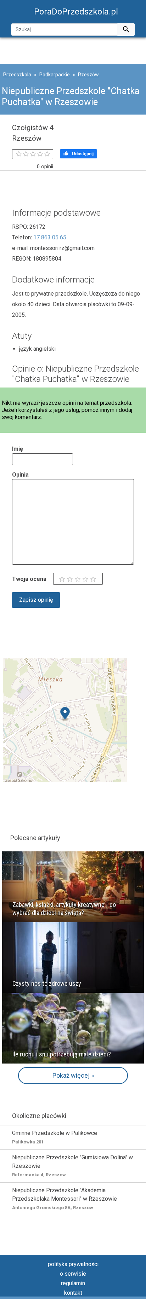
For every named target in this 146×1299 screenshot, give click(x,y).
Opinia (20, 474)
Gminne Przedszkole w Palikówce (54, 1137)
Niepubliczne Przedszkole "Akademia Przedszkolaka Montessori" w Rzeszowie (64, 1198)
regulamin (73, 1283)
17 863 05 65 (49, 237)
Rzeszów (88, 74)
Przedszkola (17, 74)
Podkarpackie (54, 74)
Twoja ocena (29, 579)
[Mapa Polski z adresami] (65, 719)
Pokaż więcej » (73, 1075)
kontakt (73, 1292)
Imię (17, 448)
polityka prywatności (73, 1264)
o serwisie (73, 1273)
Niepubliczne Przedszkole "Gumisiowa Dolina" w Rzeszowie (72, 1165)
